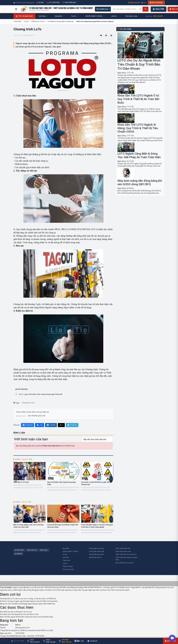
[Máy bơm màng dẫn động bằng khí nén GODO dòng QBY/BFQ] (140, 173)
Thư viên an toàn (68, 569)
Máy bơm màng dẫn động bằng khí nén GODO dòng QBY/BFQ (139, 182)
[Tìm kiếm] (145, 9)
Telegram (73, 425)
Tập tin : (40, 394)
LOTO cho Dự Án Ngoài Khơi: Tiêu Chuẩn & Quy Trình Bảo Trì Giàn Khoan (139, 64)
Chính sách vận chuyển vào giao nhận (126, 558)
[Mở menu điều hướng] (16, 9)
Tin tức (64, 554)
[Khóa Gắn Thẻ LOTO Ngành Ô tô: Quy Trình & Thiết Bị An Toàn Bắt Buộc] (140, 89)
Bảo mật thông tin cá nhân (124, 563)
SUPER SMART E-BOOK (70, 551)
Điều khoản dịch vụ (95, 557)
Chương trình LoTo (28, 403)
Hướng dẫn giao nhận (96, 554)
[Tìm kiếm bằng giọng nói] (140, 9)
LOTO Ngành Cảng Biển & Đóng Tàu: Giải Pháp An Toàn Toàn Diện (139, 155)
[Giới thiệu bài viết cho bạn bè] (101, 36)
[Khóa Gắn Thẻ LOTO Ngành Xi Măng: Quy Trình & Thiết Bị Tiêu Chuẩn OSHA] (140, 118)
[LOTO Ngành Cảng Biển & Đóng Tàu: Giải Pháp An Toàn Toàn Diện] (140, 147)
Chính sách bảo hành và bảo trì (126, 554)
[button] (16, 394)
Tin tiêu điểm (125, 29)
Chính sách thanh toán (123, 551)
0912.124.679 (135, 3)
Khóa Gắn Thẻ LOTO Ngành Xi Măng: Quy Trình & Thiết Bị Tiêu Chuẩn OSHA (137, 128)
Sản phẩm (65, 548)
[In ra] (106, 36)
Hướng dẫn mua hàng (96, 548)
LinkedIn (52, 425)
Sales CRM (159, 9)
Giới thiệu (65, 557)
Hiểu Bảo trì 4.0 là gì (21, 482)
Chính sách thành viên (123, 548)
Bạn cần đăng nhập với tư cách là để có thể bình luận (45, 446)
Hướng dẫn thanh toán (96, 551)
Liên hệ (64, 563)
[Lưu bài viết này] (111, 36)
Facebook (29, 425)
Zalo (144, 2)
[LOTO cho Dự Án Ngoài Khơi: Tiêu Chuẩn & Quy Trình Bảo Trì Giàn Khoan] (140, 45)
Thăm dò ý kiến (67, 566)
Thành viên (66, 560)
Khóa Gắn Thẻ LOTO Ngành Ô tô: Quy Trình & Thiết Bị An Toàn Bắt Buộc (138, 99)
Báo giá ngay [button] (157, 2)
